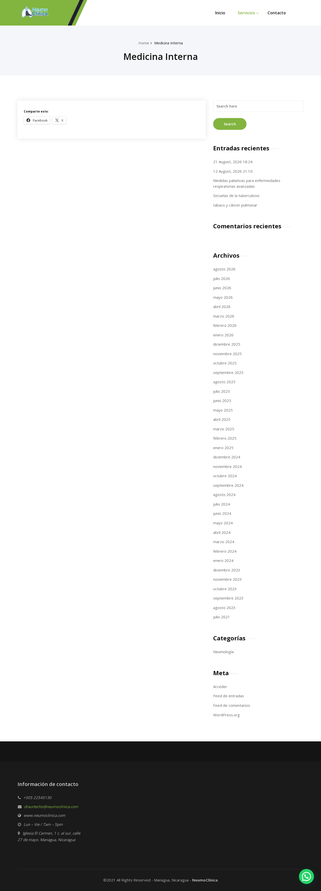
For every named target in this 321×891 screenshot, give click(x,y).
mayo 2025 (223, 410)
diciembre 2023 (226, 569)
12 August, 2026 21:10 (233, 171)
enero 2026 (223, 334)
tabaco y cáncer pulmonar (235, 205)
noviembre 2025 (227, 353)
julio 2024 (221, 504)
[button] (306, 876)
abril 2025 (221, 419)
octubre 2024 (225, 475)
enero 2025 (223, 447)
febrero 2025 (224, 438)
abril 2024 (221, 532)
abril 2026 (221, 306)
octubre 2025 (225, 362)
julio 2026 (221, 278)
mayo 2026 (223, 297)
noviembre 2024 (227, 466)
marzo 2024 (223, 541)
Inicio (220, 13)
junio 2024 (222, 513)
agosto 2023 (224, 607)
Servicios (246, 13)
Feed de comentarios (231, 705)
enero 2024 (223, 560)
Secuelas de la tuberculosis (236, 195)
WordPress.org (226, 714)
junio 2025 (222, 400)
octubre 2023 (225, 588)
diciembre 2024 (226, 456)
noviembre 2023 (227, 579)
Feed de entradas (228, 695)
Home (143, 42)
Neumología (223, 651)
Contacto (277, 13)
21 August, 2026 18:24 (233, 161)
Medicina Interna (168, 42)
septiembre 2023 (228, 598)
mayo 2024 (223, 522)
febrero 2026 (224, 325)
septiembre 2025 (228, 372)
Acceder (220, 686)
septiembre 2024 (228, 485)
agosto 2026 (224, 268)
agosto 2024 (224, 494)
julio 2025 (221, 391)
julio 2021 (221, 616)
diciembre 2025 (226, 344)
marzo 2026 (223, 316)
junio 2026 (222, 287)
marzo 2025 (223, 428)
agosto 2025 (224, 381)
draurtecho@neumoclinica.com (51, 806)
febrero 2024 (224, 551)
